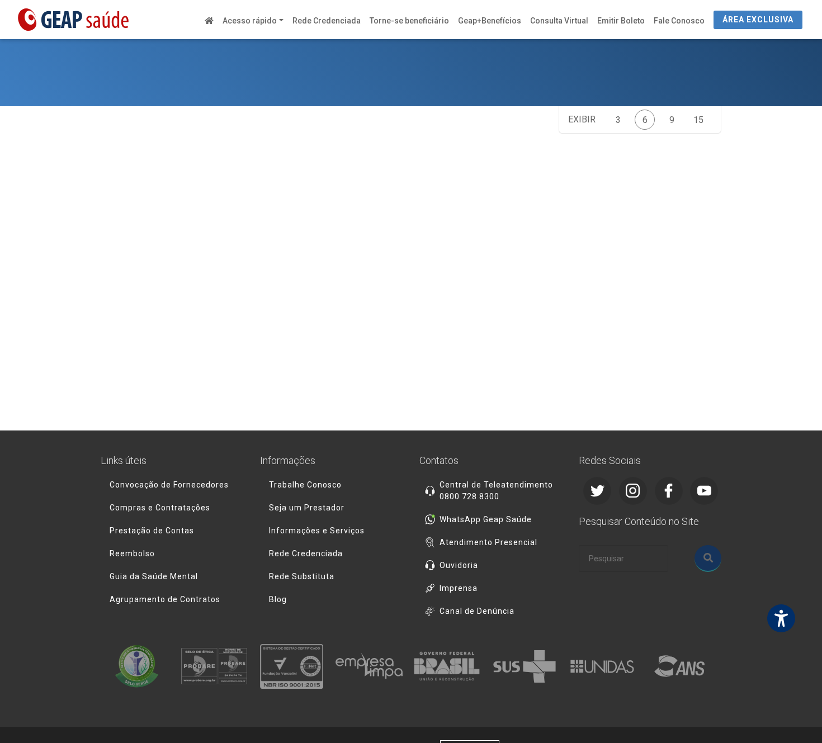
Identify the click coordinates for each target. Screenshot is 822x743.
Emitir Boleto (621, 20)
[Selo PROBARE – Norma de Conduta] (217, 666)
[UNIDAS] (605, 666)
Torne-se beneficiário (409, 20)
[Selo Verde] (139, 666)
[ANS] (682, 666)
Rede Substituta (301, 576)
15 (698, 120)
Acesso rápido (250, 20)
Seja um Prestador (306, 507)
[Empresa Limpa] (372, 666)
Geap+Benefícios (489, 20)
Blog (278, 599)
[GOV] (449, 666)
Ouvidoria (459, 565)
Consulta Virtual (559, 20)
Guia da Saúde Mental (154, 576)
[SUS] (527, 666)
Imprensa (459, 588)
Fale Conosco (679, 20)
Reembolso (132, 553)
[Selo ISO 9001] (295, 666)
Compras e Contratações (160, 507)
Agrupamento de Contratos (165, 599)
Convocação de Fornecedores (169, 484)
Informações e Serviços (317, 530)
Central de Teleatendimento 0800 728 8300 (496, 490)
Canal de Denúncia (477, 611)
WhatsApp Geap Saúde (486, 519)
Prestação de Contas (152, 530)
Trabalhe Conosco (305, 484)
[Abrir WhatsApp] (794, 715)
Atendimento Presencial (488, 542)
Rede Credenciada (326, 20)
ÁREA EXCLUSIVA (757, 19)
